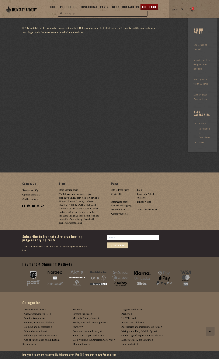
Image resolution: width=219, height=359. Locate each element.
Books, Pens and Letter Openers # (90, 322)
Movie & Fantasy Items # (86, 318)
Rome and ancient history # (87, 331)
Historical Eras (93, 7)
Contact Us (130, 7)
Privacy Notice (144, 202)
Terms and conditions (147, 209)
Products (67, 7)
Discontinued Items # (35, 309)
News (201, 142)
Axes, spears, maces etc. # (37, 313)
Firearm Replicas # (83, 313)
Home (53, 7)
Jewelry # (78, 326)
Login (175, 9)
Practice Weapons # (34, 318)
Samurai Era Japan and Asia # (88, 335)
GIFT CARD (149, 7)
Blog (115, 7)
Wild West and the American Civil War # (94, 339)
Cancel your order (119, 213)
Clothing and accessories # (38, 326)
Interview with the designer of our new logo (202, 64)
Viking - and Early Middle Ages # (139, 331)
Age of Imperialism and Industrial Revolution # (41, 342)
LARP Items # (128, 318)
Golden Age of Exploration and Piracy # (142, 335)
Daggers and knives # (132, 309)
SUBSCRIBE (118, 245)
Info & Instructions (120, 190)
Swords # (77, 309)
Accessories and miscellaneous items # (141, 326)
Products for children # (133, 322)
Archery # (126, 313)
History (202, 123)
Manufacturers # (81, 344)
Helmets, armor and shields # (39, 322)
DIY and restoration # (35, 331)
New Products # (129, 344)
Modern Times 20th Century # (137, 339)
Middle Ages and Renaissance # (40, 335)
